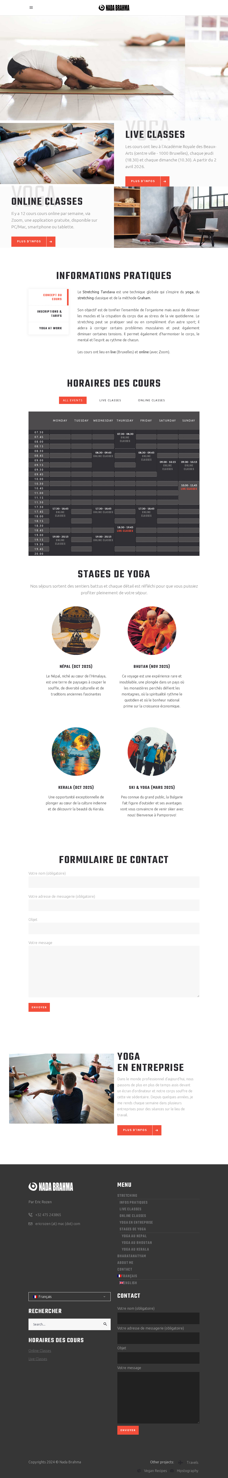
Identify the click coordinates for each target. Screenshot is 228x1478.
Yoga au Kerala (135, 1250)
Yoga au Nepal (134, 1236)
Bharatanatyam (131, 1256)
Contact (124, 1270)
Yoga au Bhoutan (137, 1243)
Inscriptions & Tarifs (49, 313)
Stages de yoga (133, 1229)
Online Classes (151, 400)
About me (125, 1263)
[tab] (48, 297)
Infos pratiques (134, 1203)
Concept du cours (52, 297)
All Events (73, 400)
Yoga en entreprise (136, 1223)
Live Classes (110, 400)
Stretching (127, 1196)
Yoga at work (50, 328)
